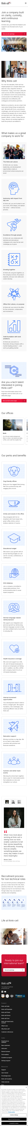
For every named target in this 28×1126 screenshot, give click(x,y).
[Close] (26, 1087)
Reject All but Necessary (14, 1119)
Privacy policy (11, 1112)
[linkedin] (2, 992)
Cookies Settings (14, 1114)
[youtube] (5, 992)
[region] (14, 1105)
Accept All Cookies (14, 1123)
